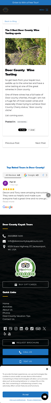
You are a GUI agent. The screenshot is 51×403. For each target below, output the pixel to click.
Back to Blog (11, 21)
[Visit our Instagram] (16, 328)
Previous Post (12, 143)
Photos (6, 313)
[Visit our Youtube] (9, 333)
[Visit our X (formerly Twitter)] (44, 328)
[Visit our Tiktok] (31, 328)
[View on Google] (5, 183)
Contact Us (8, 319)
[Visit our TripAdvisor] (38, 328)
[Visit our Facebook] (5, 328)
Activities (7, 306)
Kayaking (22, 122)
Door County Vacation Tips (16, 316)
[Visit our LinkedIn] (21, 328)
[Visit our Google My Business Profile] (10, 328)
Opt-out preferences (18, 400)
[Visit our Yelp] (5, 333)
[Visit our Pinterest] (26, 328)
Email (32, 130)
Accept (25, 394)
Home (6, 303)
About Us (7, 310)
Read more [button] (8, 201)
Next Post (40, 143)
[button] (47, 369)
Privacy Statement (34, 400)
